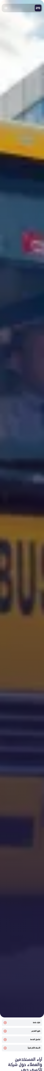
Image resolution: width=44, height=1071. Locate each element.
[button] (6, 8)
